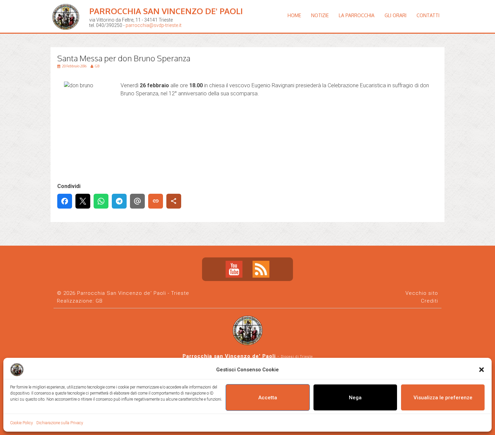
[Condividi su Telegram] (119, 201)
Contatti (428, 15)
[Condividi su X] (82, 201)
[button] (481, 369)
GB (99, 301)
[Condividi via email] (137, 201)
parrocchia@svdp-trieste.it (154, 25)
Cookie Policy (21, 423)
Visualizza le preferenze (443, 398)
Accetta (267, 398)
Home (294, 15)
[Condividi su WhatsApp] (101, 201)
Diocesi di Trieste (297, 357)
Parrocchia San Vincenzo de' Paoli (166, 11)
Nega (355, 398)
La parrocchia (356, 15)
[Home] (67, 35)
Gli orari (395, 15)
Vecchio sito (421, 293)
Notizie (320, 15)
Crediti (429, 301)
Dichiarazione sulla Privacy (59, 423)
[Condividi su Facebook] (64, 201)
